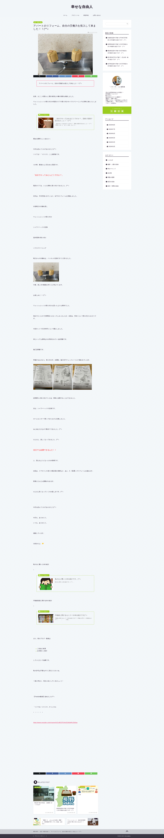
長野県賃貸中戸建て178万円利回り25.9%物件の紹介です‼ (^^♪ (118, 45)
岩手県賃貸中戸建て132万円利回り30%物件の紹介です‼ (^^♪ (118, 65)
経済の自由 (111, 181)
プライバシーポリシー (40, 835)
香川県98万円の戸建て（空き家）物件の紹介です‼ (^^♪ (118, 58)
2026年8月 (112, 125)
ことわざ (110, 160)
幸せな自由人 (82, 6)
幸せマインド (112, 168)
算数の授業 (111, 177)
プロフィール (75, 15)
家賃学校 (86, 15)
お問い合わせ (97, 15)
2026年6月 (112, 133)
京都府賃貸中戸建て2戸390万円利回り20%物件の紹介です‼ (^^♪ (117, 39)
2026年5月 (112, 138)
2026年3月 (112, 146)
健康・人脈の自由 (113, 164)
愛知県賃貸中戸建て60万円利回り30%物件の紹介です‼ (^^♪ (117, 52)
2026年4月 (112, 142)
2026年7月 (112, 129)
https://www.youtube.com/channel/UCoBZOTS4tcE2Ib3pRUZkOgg (55, 722)
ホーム (65, 15)
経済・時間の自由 (38, 22)
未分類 (110, 173)
